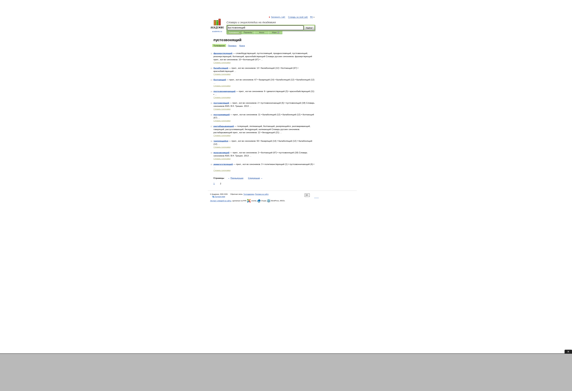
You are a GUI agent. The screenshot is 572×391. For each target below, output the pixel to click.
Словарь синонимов (221, 63)
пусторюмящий (221, 114)
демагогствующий (223, 164)
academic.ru (217, 31)
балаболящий (220, 68)
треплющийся (220, 141)
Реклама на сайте (262, 194)
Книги (261, 32)
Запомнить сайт (278, 17)
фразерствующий (222, 53)
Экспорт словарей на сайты (220, 201)
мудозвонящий (221, 152)
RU (311, 17)
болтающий (219, 79)
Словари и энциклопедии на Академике (251, 22)
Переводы (248, 32)
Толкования (234, 32)
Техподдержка (248, 194)
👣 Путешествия (218, 196)
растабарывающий (223, 126)
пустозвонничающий (224, 91)
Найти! (309, 28)
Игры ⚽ (275, 32)
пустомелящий (221, 103)
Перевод (232, 45)
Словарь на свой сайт (298, 17)
